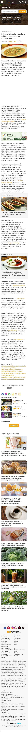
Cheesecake (13, 681)
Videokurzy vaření (5, 639)
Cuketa (9, 17)
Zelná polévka (14, 666)
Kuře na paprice (18, 684)
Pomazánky (10, 660)
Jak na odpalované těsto (6, 663)
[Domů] (2, 31)
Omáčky (11, 22)
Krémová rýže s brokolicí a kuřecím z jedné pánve (12, 697)
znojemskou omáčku (18, 285)
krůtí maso (9, 385)
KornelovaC (20, 41)
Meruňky (19, 17)
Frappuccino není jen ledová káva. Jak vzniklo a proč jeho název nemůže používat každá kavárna (13, 478)
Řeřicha (24, 663)
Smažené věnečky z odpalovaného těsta (10, 695)
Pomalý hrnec (16, 670)
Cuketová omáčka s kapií (6, 692)
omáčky (9, 387)
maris (13, 410)
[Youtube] (15, 627)
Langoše (24, 684)
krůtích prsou (21, 298)
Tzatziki (21, 667)
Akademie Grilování (6, 15)
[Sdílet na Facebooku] (2, 394)
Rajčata (4, 19)
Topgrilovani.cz (17, 639)
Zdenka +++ (15, 403)
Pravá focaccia (21, 664)
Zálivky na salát (21, 666)
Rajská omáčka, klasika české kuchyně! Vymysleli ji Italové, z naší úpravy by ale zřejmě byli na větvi (13, 274)
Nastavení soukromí (5, 648)
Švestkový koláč (13, 687)
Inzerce (3, 657)
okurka (20, 385)
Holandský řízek (5, 684)
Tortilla (15, 661)
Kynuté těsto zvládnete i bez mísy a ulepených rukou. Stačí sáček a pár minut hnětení (13, 717)
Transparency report (18, 654)
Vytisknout (13, 394)
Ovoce (2, 676)
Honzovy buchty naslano (6, 694)
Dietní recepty (18, 673)
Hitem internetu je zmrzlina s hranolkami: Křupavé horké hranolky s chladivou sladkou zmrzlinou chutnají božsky (11, 500)
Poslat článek (16, 394)
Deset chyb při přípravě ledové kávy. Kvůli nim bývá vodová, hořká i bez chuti (13, 586)
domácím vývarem (13, 330)
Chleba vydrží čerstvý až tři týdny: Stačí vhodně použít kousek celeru (13, 544)
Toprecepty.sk (17, 636)
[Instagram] (12, 627)
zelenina (16, 385)
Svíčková (15, 664)
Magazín (5, 7)
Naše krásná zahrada (6, 644)
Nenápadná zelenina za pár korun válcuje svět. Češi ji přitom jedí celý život (12, 565)
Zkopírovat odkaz (19, 394)
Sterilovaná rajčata (21, 678)
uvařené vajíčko (18, 339)
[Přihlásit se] (26, 2)
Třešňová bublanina (5, 667)
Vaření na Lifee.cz (5, 638)
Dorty (24, 675)
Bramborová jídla (8, 670)
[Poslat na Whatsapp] (9, 394)
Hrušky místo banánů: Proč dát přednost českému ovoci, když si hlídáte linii (12, 608)
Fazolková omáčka (17, 406)
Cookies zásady (4, 651)
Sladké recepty (10, 673)
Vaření (10, 31)
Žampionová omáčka (17, 400)
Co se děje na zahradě (7, 664)
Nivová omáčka (16, 413)
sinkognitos (15, 416)
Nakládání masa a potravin (7, 661)
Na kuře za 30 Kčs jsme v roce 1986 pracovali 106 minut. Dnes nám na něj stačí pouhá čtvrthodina (13, 453)
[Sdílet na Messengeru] (6, 394)
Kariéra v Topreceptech (19, 649)
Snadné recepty (18, 672)
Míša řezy (11, 684)
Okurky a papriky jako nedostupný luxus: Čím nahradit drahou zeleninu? (14, 214)
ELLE (15, 642)
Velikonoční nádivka (5, 699)
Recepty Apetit (4, 641)
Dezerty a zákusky (22, 661)
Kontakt (16, 655)
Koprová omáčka (18, 683)
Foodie (15, 651)
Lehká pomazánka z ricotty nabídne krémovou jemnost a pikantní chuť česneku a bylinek (13, 720)
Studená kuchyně (17, 19)
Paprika (19, 15)
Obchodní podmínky (5, 652)
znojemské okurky (13, 243)
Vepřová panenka (15, 667)
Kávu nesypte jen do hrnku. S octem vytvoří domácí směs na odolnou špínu (12, 523)
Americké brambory (17, 663)
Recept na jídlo (4, 636)
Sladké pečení (17, 22)
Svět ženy (3, 642)
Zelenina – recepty (18, 660)
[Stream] (19, 627)
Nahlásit (16, 652)
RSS (15, 648)
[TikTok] (23, 627)
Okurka (14, 15)
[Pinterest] (8, 627)
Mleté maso (18, 669)
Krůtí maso (12, 669)
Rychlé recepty (11, 672)
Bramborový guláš (5, 681)
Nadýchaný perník (17, 686)
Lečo (11, 686)
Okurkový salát (10, 683)
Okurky (14, 17)
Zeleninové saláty (10, 675)
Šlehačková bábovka (5, 666)
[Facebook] (5, 627)
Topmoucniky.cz (18, 638)
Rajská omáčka (18, 680)
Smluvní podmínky (5, 654)
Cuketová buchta (6, 686)
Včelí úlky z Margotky (6, 700)
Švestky (4, 17)
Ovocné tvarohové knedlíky (7, 680)
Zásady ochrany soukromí (7, 649)
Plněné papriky (12, 678)
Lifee (15, 644)
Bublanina (7, 687)
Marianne (16, 641)
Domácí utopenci (21, 687)
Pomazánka (4, 22)
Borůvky (9, 19)
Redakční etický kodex (6, 655)
